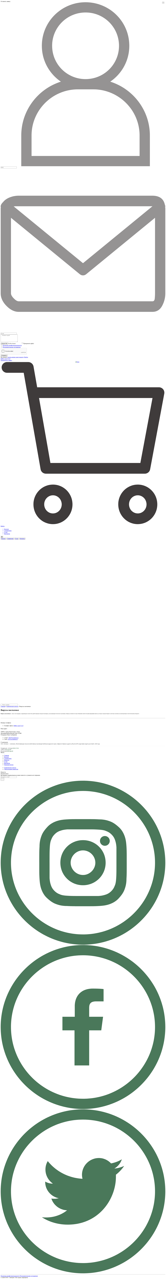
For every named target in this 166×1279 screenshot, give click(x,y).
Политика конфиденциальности (12, 345)
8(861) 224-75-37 (5, 358)
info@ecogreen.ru (13, 737)
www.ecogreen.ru (13, 739)
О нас (16, 538)
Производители (8, 764)
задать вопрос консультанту (16, 357)
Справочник (10, 538)
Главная (3, 706)
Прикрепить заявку (6, 360)
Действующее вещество (11, 769)
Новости (6, 760)
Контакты (22, 538)
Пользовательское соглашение (12, 347)
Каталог (3, 538)
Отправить (4, 355)
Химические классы (12, 706)
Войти (26, 357)
